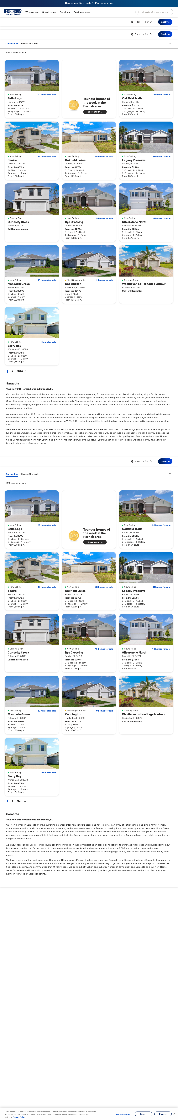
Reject (143, 1114)
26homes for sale (161, 94)
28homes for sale (104, 156)
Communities (12, 43)
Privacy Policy (19, 1117)
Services (65, 12)
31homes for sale (161, 156)
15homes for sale (47, 156)
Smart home (49, 12)
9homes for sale (104, 280)
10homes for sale (47, 280)
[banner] (89, 3)
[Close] (174, 1114)
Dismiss (162, 1114)
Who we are (32, 12)
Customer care (82, 12)
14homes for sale (161, 218)
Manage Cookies (123, 1114)
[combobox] (154, 12)
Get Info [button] (165, 21)
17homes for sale (47, 94)
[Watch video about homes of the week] (74, 104)
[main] (89, 568)
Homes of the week (30, 43)
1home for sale (48, 342)
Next (20, 370)
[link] (89, 105)
